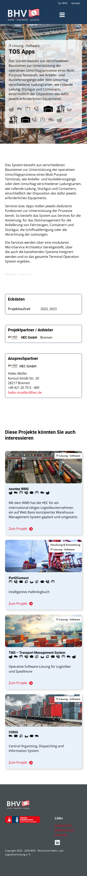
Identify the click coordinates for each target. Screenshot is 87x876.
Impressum (63, 825)
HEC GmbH (29, 337)
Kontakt (75, 3)
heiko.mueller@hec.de (25, 392)
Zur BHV (62, 3)
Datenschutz (64, 830)
